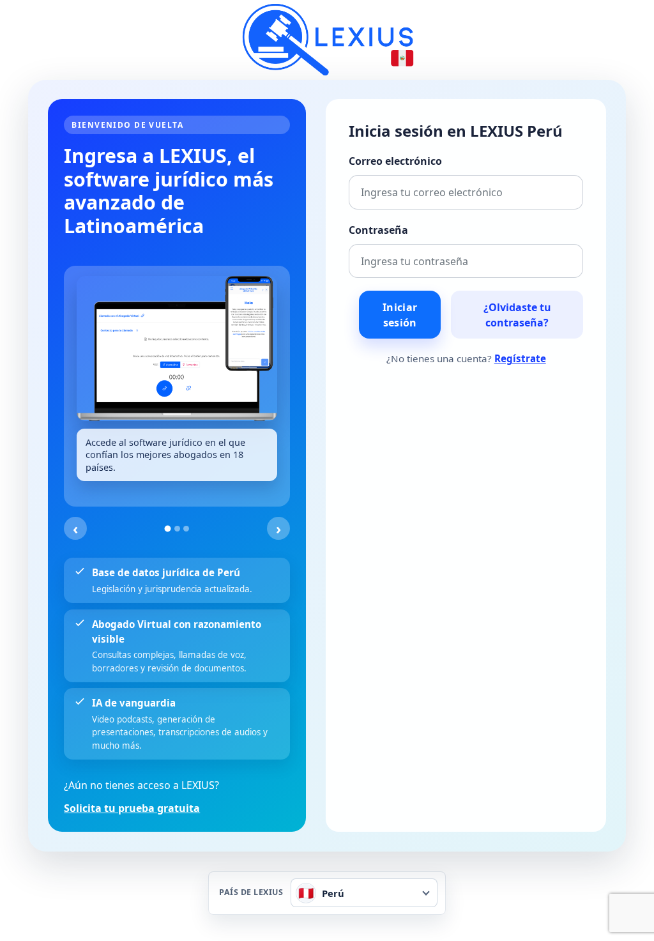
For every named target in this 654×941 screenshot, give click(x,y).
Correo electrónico (395, 161)
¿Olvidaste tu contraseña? (517, 315)
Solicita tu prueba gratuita (132, 808)
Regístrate (520, 358)
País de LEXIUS (251, 893)
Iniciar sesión (400, 315)
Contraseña (378, 230)
